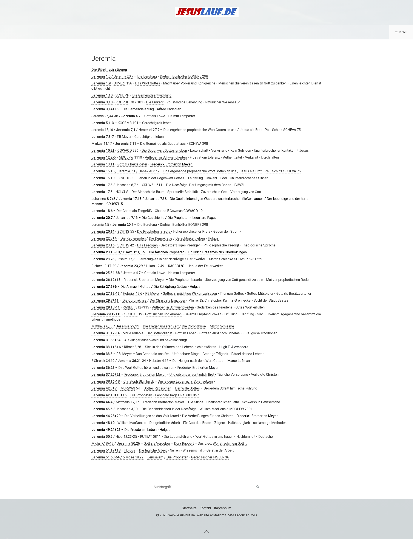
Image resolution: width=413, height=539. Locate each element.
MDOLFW (126, 157)
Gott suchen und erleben (163, 314)
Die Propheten (141, 395)
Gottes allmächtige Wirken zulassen (190, 293)
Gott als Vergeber (157, 443)
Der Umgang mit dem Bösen (210, 185)
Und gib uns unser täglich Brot (192, 374)
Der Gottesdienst (159, 333)
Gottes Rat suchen (157, 388)
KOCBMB (125, 123)
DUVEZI (119, 83)
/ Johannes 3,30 (114, 409)
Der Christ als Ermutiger (167, 300)
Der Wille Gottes (187, 388)
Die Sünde (196, 402)
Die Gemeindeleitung (138, 109)
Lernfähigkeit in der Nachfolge (161, 259)
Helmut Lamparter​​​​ (182, 116)
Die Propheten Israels (154, 231)
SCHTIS (123, 231)
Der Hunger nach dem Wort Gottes (197, 361)
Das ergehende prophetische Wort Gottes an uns (199, 130)
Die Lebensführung (178, 437)
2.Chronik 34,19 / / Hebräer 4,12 (129, 361)
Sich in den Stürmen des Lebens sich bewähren (180, 347)
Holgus (213, 238)
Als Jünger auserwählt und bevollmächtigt (155, 340)
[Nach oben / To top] (206, 531)
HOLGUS (122, 192)
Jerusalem (155, 457)
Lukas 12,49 (155, 266)
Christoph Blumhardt (138, 381)
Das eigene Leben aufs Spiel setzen (185, 381)
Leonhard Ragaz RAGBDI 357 (177, 395)
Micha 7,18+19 (102, 443)
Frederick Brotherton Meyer (144, 280)
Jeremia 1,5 (100, 225)
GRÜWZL (149, 185)
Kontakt (205, 508)
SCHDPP (122, 95)
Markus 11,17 (101, 144)
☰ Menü (401, 32)
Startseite (189, 508)
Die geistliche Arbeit (164, 423)
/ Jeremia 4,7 (115, 273)
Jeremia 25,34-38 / (115, 116)
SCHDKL (130, 314)
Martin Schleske (222, 326)
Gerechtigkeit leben (156, 123)
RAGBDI (174, 266)
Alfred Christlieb (169, 109)
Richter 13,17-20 (103, 266)
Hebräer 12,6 (132, 293)
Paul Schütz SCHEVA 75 (283, 130)
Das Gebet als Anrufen (153, 354)
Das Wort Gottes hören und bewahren (146, 368)
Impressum (222, 508)
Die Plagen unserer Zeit (161, 326)
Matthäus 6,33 (102, 326)
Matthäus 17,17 (127, 402)
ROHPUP (122, 102)
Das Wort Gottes (147, 83)
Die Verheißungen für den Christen (208, 416)
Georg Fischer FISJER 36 (210, 457)
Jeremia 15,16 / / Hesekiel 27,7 (125, 130)
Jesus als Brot (251, 130)
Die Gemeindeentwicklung (151, 95)
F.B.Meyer (124, 137)
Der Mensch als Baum (147, 192)
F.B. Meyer (124, 354)
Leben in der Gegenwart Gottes (161, 178)
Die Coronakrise (134, 300)
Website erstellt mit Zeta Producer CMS (226, 515)
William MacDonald (131, 423)
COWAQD (124, 150)
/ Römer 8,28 (116, 347)
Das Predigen (147, 245)
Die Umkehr (154, 102)
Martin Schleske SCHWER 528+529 (235, 259)
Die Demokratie (160, 238)
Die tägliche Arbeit (153, 450)
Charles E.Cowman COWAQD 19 (179, 211)
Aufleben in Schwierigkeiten (166, 157)
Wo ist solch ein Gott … (230, 443)
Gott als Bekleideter (132, 164)
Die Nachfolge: (177, 185)
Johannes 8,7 (126, 185)
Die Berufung (147, 76)
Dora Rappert (184, 443)
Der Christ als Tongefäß (134, 211)
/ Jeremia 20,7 (112, 76)
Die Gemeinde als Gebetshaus (163, 144)
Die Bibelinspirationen (109, 69)
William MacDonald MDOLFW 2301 (226, 409)
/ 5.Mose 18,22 (117, 457)
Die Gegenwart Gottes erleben (164, 150)
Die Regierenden (133, 238)
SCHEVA (195, 144)
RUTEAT (146, 437)
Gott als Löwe (154, 116)
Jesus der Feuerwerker (205, 266)
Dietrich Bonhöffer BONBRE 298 (184, 76)
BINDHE (123, 178)
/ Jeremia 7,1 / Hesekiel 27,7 (125, 171)
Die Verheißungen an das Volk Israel (152, 416)
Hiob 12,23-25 (126, 437)
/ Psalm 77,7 (113, 259)
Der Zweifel (196, 259)
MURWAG (127, 388)
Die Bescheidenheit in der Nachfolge (169, 409)
